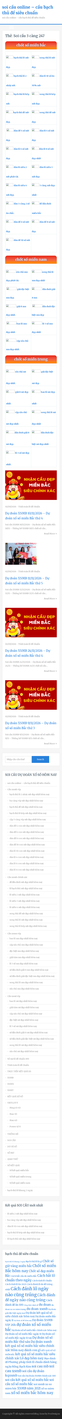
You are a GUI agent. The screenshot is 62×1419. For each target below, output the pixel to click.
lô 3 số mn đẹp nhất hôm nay (24, 963)
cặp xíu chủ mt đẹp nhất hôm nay (26, 1013)
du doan (45, 1305)
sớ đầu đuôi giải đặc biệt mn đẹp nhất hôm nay (32, 976)
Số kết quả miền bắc (19, 1170)
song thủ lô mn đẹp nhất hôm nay (26, 982)
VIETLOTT (12, 1102)
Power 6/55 (15, 1126)
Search (40, 759)
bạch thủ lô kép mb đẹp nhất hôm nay (28, 813)
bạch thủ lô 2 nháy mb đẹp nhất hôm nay (29, 794)
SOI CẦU (11, 1140)
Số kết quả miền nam (20, 1183)
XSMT (10, 1090)
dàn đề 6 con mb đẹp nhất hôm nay (27, 832)
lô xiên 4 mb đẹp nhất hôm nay (25, 907)
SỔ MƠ (10, 1153)
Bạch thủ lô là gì (34, 1261)
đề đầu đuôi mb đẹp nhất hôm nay (26, 882)
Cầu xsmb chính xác (17, 877)
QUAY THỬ (12, 1159)
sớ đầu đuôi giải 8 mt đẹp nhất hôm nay (29, 1032)
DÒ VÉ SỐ (12, 1146)
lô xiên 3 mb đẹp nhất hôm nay (25, 901)
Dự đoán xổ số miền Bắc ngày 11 (23, 1333)
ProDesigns (54, 1413)
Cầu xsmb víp (14, 789)
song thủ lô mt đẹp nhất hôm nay (26, 1045)
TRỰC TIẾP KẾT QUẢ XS (19, 1071)
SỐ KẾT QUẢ (13, 1165)
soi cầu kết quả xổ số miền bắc (27, 1380)
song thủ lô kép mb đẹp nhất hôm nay (28, 926)
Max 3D (13, 1114)
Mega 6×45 (15, 1107)
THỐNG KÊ (12, 1134)
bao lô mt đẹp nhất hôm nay (23, 1001)
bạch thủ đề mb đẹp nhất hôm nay (26, 807)
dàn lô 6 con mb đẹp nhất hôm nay (27, 863)
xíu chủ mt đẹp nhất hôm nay (24, 1051)
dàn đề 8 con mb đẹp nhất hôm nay (27, 838)
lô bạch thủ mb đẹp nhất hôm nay (26, 888)
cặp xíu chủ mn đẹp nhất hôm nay (26, 944)
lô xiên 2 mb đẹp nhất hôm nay (25, 894)
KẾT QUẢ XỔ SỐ (15, 1096)
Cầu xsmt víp (13, 996)
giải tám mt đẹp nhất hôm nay (24, 1007)
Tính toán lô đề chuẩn (29, 506)
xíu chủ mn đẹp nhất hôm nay (24, 988)
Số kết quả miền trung (20, 1176)
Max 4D (13, 1120)
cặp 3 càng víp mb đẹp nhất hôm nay (28, 819)
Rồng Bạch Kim (21, 1366)
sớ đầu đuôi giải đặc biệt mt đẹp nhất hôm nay (32, 1038)
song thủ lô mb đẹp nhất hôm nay (26, 920)
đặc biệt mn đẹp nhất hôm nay (24, 951)
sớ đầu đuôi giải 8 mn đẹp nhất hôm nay (29, 970)
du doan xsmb (37, 1309)
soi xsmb (39, 1384)
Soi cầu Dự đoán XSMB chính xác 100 (37, 1375)
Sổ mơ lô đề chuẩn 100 (18, 1058)
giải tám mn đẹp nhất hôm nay (25, 957)
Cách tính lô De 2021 (15, 1284)
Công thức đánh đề (31, 1305)
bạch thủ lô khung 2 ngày (20, 1190)
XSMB (10, 1077)
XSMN (10, 1084)
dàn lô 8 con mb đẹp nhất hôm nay (27, 869)
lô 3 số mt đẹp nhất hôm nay (23, 1026)
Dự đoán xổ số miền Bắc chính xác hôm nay (34, 1330)
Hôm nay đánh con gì (26, 1350)
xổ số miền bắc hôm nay (32, 1393)
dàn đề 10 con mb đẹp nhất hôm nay (27, 844)
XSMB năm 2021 (29, 1388)
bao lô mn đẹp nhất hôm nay (24, 938)
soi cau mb (40, 1366)
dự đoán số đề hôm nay (23, 1320)
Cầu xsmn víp (14, 933)
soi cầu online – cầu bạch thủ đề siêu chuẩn (28, 783)
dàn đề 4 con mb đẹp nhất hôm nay (27, 825)
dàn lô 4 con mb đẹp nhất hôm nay (27, 857)
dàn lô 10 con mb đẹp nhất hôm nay (27, 851)
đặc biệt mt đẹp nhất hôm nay (24, 1020)
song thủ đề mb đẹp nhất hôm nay (26, 913)
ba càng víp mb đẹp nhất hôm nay (26, 800)
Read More (49, 533)
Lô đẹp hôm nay (32, 1358)
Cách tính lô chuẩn (42, 1280)
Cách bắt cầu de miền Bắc (24, 1276)
